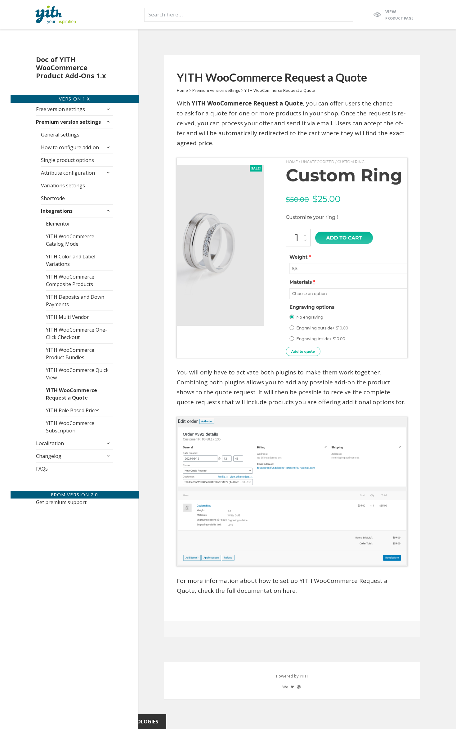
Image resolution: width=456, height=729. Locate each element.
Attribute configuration (68, 172)
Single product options (67, 160)
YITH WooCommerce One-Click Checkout (76, 333)
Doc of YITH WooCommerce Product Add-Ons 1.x (71, 67)
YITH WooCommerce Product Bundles (70, 354)
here (289, 591)
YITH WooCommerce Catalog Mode (70, 240)
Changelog (48, 456)
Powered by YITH (292, 676)
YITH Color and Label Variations (70, 260)
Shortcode (53, 198)
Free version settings (60, 109)
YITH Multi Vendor (67, 317)
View (399, 14)
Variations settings (63, 185)
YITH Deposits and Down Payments (75, 300)
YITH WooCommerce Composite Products (70, 280)
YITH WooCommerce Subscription (70, 427)
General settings (60, 134)
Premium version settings (68, 122)
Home (182, 90)
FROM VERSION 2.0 (74, 494)
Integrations (57, 211)
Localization (50, 443)
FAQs (42, 468)
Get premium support (61, 502)
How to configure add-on (70, 147)
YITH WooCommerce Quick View (77, 374)
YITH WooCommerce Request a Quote (71, 394)
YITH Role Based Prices (73, 410)
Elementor (58, 223)
